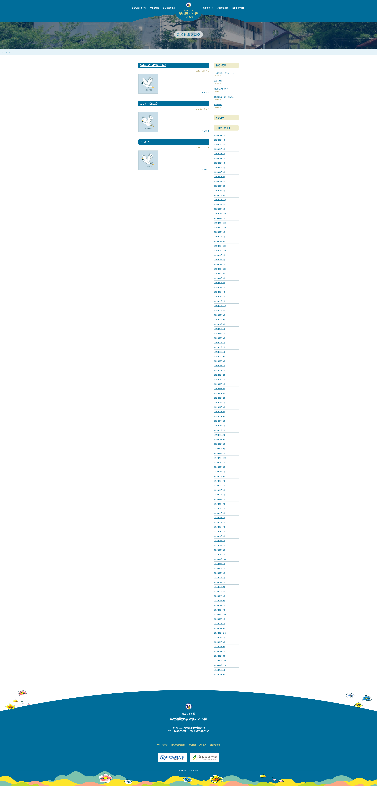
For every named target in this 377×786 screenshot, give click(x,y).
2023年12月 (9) (219, 273)
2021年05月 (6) (219, 416)
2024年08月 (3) (219, 236)
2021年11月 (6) (219, 388)
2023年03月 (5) (219, 315)
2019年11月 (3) (219, 453)
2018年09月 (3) (219, 508)
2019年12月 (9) (219, 448)
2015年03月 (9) (219, 646)
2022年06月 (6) (219, 356)
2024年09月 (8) (219, 232)
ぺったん (145, 142)
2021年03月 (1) (219, 425)
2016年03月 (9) (219, 600)
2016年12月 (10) (220, 559)
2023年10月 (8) (219, 283)
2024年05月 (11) (220, 250)
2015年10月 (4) (219, 619)
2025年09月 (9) (219, 181)
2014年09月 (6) (219, 674)
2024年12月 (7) (219, 218)
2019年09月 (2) (219, 462)
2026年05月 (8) (219, 144)
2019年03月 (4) (219, 490)
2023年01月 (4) (219, 324)
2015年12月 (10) (220, 614)
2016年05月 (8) (219, 591)
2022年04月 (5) (219, 365)
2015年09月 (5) (219, 623)
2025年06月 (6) (219, 195)
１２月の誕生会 (150, 103)
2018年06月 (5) (219, 522)
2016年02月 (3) (219, 605)
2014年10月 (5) (219, 670)
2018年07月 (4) (219, 517)
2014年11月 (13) (220, 665)
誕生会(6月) (218, 104)
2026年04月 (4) (219, 149)
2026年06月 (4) (219, 140)
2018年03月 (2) (219, 531)
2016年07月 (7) (219, 582)
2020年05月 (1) (219, 430)
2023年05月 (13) (220, 306)
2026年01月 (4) (219, 163)
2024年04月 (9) (219, 255)
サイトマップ (162, 744)
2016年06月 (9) (219, 587)
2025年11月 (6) (219, 172)
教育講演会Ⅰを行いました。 (224, 97)
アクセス (202, 744)
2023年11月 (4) (219, 278)
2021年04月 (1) (219, 421)
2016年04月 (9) (219, 596)
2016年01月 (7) (219, 610)
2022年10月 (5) (219, 338)
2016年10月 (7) (219, 568)
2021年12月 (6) (219, 384)
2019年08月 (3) (219, 467)
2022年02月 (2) (219, 375)
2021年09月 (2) (219, 398)
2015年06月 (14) (220, 633)
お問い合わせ (215, 744)
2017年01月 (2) (219, 554)
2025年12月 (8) (219, 167)
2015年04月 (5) (219, 642)
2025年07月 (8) (219, 190)
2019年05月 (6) (219, 481)
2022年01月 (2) (219, 379)
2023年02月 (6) (219, 319)
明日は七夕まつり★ (221, 89)
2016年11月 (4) (219, 564)
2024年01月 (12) (220, 269)
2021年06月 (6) (219, 411)
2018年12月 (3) (219, 499)
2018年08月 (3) (219, 513)
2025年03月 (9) (219, 204)
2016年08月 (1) (219, 577)
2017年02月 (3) (219, 550)
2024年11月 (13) (220, 223)
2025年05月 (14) (220, 199)
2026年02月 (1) (219, 158)
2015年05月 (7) (219, 637)
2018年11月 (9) (219, 504)
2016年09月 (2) (219, 573)
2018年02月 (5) (219, 536)
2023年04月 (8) (219, 310)
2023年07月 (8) (219, 296)
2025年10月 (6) (219, 176)
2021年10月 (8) (219, 393)
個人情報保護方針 (178, 744)
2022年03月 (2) (219, 370)
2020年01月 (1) (219, 444)
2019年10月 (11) (220, 458)
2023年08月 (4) (219, 292)
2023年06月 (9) (219, 301)
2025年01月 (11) (220, 213)
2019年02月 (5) (219, 494)
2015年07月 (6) (219, 628)
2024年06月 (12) (220, 246)
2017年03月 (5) (219, 545)
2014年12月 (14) (220, 660)
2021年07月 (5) (219, 407)
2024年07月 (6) (219, 241)
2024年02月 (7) (219, 264)
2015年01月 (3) (219, 656)
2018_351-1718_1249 (153, 65)
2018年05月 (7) (219, 527)
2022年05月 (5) (219, 361)
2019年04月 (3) (219, 485)
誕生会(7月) (218, 81)
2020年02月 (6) (219, 439)
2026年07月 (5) (219, 135)
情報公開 (192, 744)
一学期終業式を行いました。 (224, 73)
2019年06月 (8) (219, 476)
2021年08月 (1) (219, 402)
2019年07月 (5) (219, 471)
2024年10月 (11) (220, 227)
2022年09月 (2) (219, 342)
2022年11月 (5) (219, 333)
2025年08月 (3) (219, 186)
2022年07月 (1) (219, 352)
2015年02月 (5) (219, 651)
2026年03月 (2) (219, 153)
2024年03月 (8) (219, 259)
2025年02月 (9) (219, 209)
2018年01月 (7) (219, 541)
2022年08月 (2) (219, 347)
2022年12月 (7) (219, 329)
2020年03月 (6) (219, 435)
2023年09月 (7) (219, 287)
